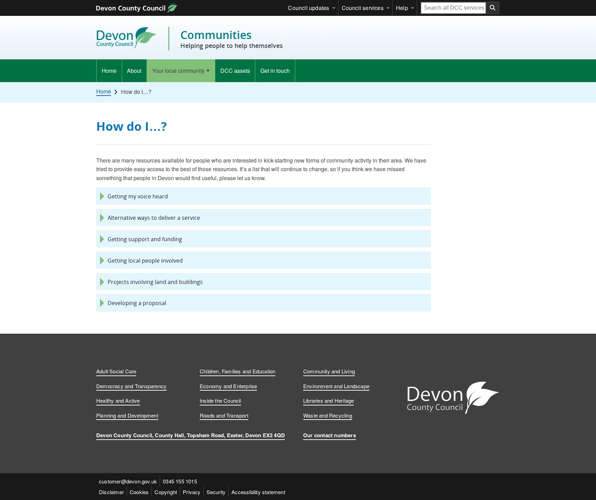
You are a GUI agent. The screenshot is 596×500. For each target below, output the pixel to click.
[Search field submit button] (492, 8)
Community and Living (329, 371)
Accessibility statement (258, 492)
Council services (363, 8)
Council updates (308, 8)
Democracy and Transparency (131, 386)
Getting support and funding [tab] (145, 239)
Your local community (178, 71)
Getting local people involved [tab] (145, 260)
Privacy (191, 492)
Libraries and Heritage (328, 400)
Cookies (139, 492)
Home (109, 71)
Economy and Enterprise (228, 386)
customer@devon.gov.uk (128, 481)
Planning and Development (127, 415)
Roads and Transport (224, 415)
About (134, 71)
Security (216, 492)
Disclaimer (111, 492)
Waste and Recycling (327, 415)
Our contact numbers (329, 435)
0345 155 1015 (180, 481)
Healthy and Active (118, 400)
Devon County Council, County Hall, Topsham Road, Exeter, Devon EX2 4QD (190, 435)
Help (402, 8)
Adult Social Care (116, 371)
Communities (231, 39)
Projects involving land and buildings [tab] (155, 282)
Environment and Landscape (336, 386)
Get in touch (275, 71)
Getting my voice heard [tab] (138, 196)
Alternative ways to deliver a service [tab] (154, 218)
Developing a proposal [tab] (137, 303)
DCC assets (235, 71)
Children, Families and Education (237, 371)
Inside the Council (220, 400)
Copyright (166, 492)
